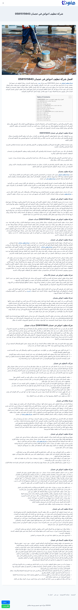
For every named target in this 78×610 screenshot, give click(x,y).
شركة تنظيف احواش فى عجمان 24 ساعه (47, 108)
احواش (60, 219)
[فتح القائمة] (3, 3)
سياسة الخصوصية (64, 594)
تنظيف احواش (63, 275)
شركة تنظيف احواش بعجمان (45, 109)
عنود (39, 83)
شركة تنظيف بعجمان (43, 102)
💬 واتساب (6, 606)
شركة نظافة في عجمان (44, 114)
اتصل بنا (50, 594)
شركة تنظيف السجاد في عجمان (45, 120)
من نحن (56, 594)
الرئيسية (73, 594)
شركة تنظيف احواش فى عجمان (45, 104)
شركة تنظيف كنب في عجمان (45, 118)
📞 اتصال (5, 602)
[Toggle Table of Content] (69, 97)
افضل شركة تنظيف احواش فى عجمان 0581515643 (51, 99)
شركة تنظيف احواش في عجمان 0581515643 (48, 101)
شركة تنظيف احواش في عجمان (45, 115)
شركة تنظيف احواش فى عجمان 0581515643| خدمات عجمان (51, 105)
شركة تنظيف (68, 171)
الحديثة (29, 291)
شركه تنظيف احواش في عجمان (45, 117)
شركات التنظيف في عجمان (44, 112)
